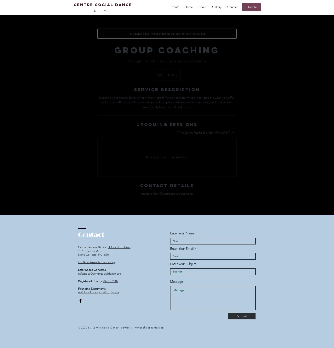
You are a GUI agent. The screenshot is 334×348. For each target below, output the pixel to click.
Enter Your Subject (183, 264)
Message (176, 281)
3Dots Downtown (119, 247)
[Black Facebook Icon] (80, 300)
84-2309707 (110, 281)
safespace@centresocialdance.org (99, 273)
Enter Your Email (182, 248)
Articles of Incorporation (93, 292)
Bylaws (115, 292)
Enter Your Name (182, 233)
